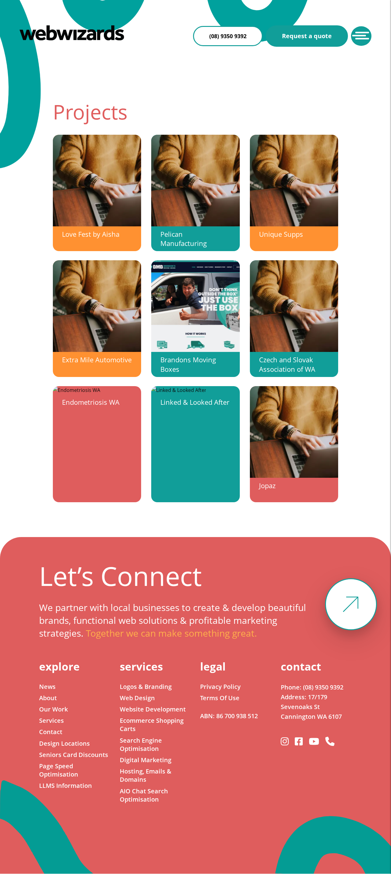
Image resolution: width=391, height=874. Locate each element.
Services (51, 720)
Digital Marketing (145, 760)
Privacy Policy (220, 686)
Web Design (137, 698)
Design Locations (64, 743)
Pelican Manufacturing (183, 238)
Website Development (153, 709)
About (48, 698)
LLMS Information (65, 785)
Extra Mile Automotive (97, 359)
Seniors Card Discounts (73, 755)
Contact (50, 732)
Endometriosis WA (90, 402)
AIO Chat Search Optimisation (144, 795)
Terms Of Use (219, 698)
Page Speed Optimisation (58, 770)
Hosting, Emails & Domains (145, 775)
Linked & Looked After (194, 402)
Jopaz (267, 485)
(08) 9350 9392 (228, 36)
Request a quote (307, 36)
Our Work (53, 709)
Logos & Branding (146, 686)
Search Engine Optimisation (141, 744)
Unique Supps (281, 234)
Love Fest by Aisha (90, 234)
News (47, 686)
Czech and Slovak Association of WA (287, 364)
